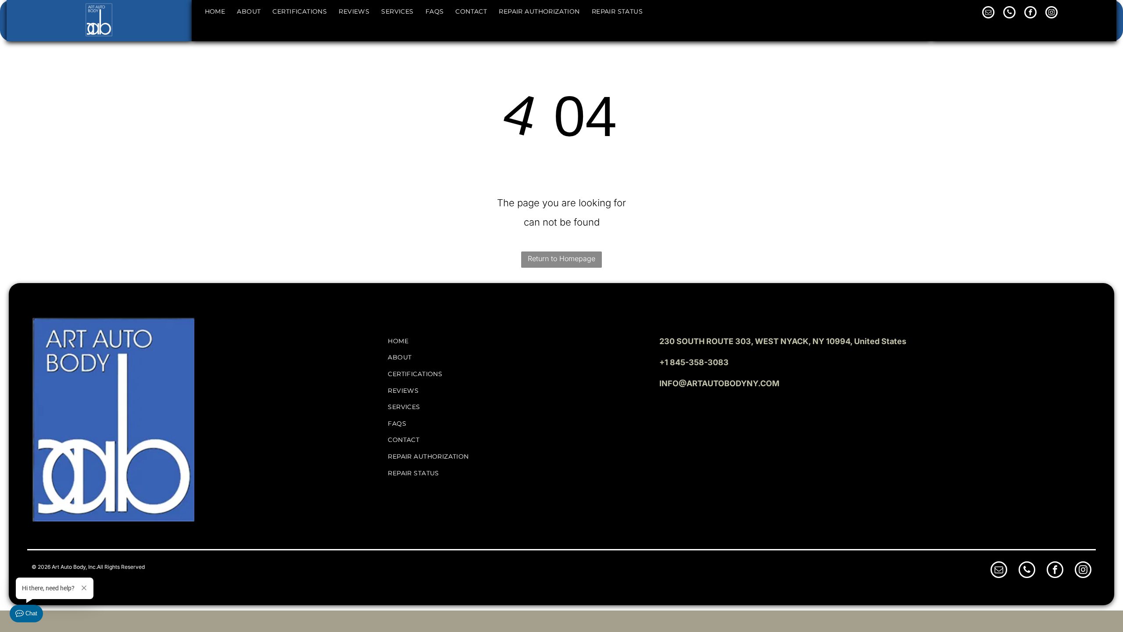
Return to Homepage (561, 258)
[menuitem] (214, 11)
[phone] (1009, 13)
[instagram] (1051, 13)
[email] (988, 13)
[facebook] (1030, 13)
